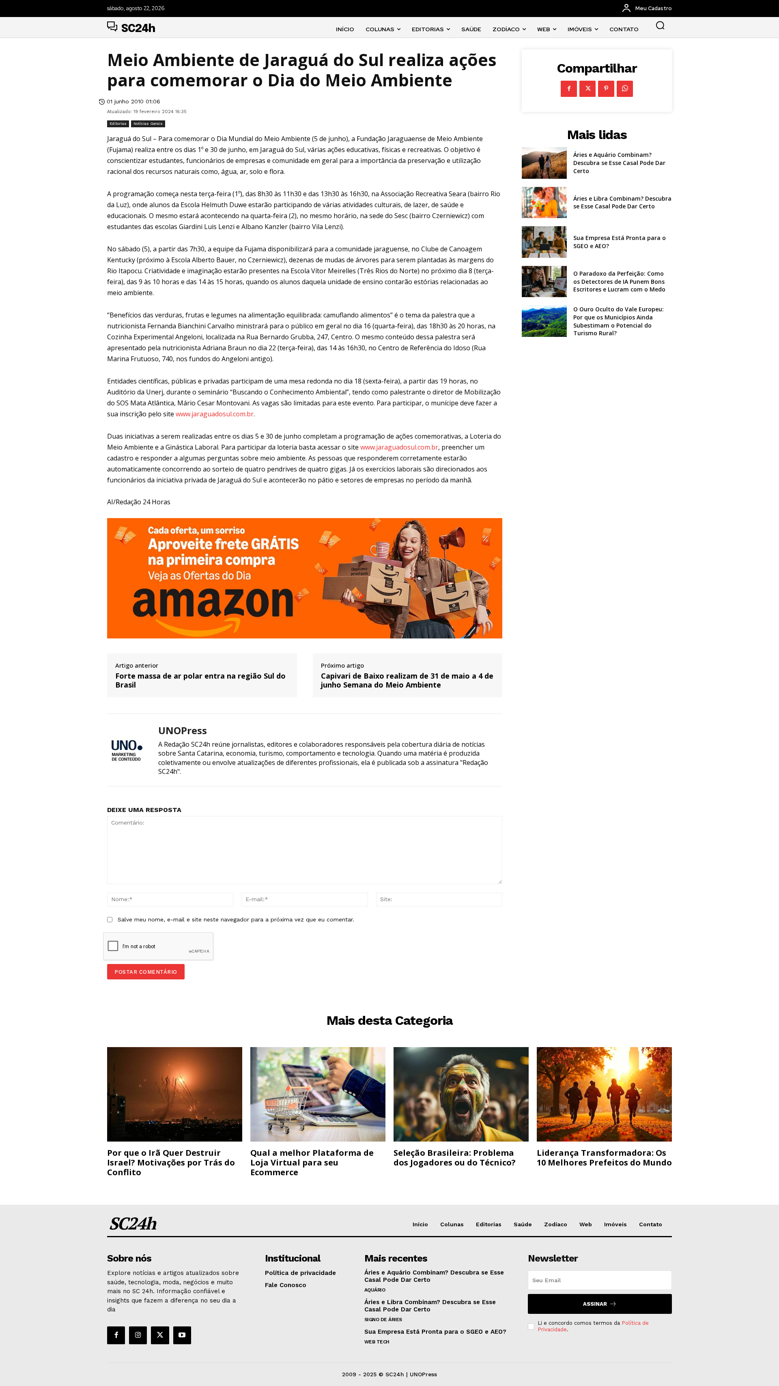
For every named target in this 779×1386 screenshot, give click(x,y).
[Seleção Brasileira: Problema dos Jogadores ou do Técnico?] (461, 1094)
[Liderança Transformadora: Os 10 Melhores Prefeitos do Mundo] (604, 1094)
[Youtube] (182, 1335)
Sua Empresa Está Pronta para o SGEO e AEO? (435, 1331)
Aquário (374, 1290)
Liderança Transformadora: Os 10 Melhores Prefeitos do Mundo (604, 1157)
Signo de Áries (383, 1319)
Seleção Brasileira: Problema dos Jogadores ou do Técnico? (455, 1157)
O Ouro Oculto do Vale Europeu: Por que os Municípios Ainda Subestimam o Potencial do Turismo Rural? (618, 321)
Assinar (595, 1304)
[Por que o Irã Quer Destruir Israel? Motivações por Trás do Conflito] (174, 1094)
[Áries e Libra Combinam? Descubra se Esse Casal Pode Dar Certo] (544, 203)
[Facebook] (569, 89)
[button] (660, 25)
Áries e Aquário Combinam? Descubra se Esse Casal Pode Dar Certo (619, 162)
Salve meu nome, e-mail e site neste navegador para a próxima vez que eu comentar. (236, 919)
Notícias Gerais (148, 123)
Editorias (118, 123)
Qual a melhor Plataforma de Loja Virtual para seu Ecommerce (312, 1162)
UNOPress (182, 731)
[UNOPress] (126, 750)
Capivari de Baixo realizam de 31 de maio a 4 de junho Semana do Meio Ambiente (407, 680)
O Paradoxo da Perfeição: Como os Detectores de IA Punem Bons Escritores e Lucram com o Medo (619, 281)
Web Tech (377, 1342)
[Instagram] (138, 1335)
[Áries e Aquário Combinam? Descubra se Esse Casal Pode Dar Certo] (544, 163)
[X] (587, 89)
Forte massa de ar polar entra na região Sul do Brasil (200, 680)
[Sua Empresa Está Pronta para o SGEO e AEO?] (544, 242)
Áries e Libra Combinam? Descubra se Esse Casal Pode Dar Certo (622, 202)
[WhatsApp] (625, 89)
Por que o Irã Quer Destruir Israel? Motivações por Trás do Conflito (171, 1162)
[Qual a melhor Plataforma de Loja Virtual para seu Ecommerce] (317, 1094)
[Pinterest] (606, 89)
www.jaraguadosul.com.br (215, 413)
